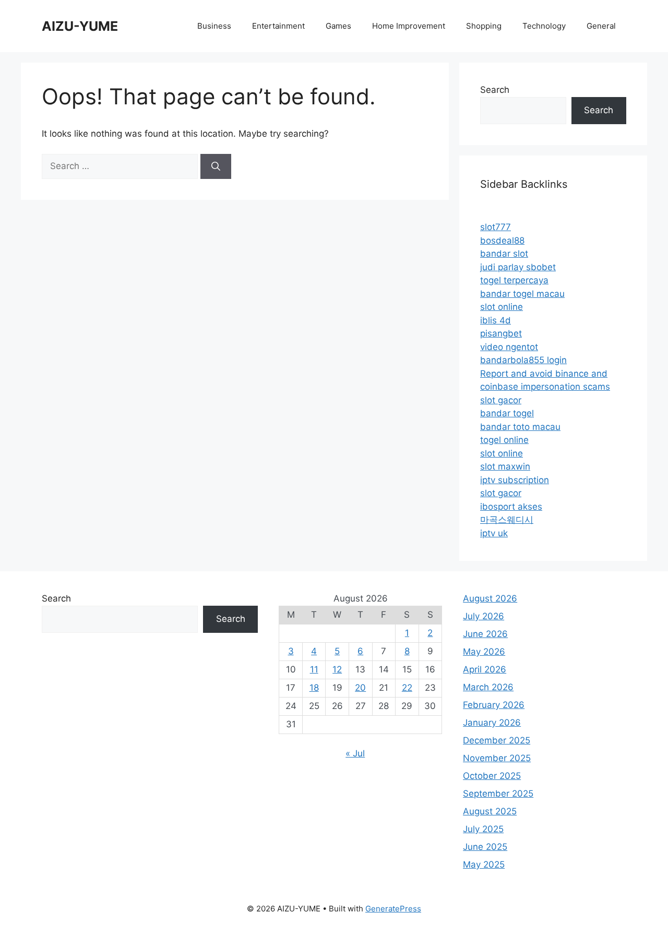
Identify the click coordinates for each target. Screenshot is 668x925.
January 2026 (492, 722)
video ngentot (509, 347)
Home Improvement (408, 26)
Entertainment (278, 26)
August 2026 (490, 598)
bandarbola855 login (523, 360)
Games (338, 26)
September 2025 (498, 793)
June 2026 (485, 634)
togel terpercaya (514, 280)
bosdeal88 (502, 240)
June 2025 (485, 847)
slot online (501, 307)
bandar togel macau (522, 294)
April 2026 (484, 669)
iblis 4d (495, 320)
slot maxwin (505, 466)
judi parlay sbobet (518, 267)
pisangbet (501, 333)
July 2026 (483, 616)
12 (337, 669)
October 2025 (492, 776)
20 (360, 687)
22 (407, 687)
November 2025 (497, 758)
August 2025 (490, 811)
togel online (504, 440)
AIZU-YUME (80, 26)
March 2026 (488, 687)
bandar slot (504, 253)
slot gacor (500, 400)
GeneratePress (393, 909)
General (601, 26)
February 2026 (493, 705)
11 (314, 669)
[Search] (215, 166)
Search (494, 90)
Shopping (484, 26)
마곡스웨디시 (506, 519)
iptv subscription (514, 480)
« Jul (355, 753)
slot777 (495, 227)
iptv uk (494, 533)
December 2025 (496, 740)
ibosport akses (511, 506)
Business (214, 26)
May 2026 (484, 651)
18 (314, 687)
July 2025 (483, 829)
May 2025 (484, 864)
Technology (544, 26)
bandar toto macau (520, 427)
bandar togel (507, 413)
